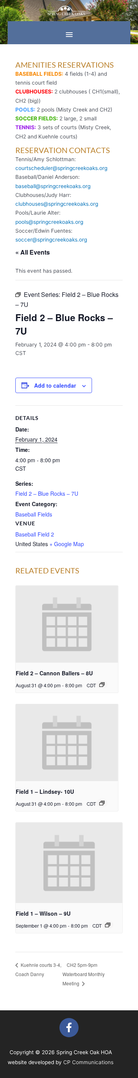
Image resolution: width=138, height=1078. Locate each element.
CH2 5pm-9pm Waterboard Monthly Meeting (83, 974)
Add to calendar (55, 385)
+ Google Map (66, 544)
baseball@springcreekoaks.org (52, 186)
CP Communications (88, 1062)
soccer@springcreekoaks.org (51, 240)
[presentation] (67, 624)
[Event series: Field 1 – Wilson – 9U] (107, 925)
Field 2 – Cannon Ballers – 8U (54, 673)
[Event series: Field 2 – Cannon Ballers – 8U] (102, 684)
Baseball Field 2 (34, 534)
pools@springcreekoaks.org (49, 222)
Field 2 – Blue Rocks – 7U (46, 493)
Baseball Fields (33, 514)
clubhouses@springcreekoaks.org (56, 204)
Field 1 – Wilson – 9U (43, 913)
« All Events (32, 252)
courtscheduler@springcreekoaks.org (61, 168)
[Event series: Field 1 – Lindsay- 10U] (102, 803)
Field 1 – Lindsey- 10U (45, 791)
